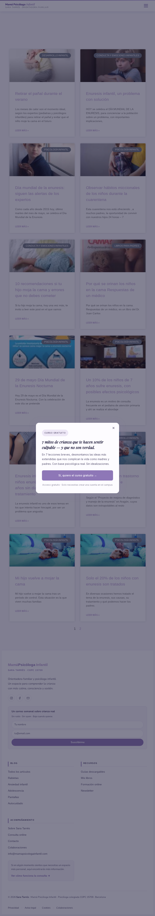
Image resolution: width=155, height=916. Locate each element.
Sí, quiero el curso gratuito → (77, 475)
